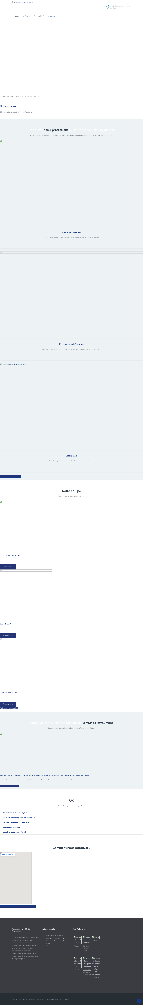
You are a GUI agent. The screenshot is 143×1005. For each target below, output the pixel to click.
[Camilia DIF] (26, 596)
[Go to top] (139, 1001)
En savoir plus (8, 567)
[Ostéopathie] (71, 407)
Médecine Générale (71, 232)
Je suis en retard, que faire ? (14, 832)
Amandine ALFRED (10, 693)
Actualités (51, 16)
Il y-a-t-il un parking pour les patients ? (19, 818)
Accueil (16, 16)
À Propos (26, 16)
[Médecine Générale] (71, 183)
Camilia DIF (6, 624)
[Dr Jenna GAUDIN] (26, 527)
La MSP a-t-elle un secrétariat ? (16, 822)
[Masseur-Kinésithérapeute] (71, 295)
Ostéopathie (71, 456)
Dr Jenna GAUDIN (10, 555)
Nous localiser (8, 106)
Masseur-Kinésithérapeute (71, 344)
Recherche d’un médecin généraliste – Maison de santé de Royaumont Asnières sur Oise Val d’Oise (44, 775)
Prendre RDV (39, 16)
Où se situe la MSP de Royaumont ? (17, 813)
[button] (71, 812)
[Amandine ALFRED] (26, 664)
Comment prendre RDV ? (13, 827)
